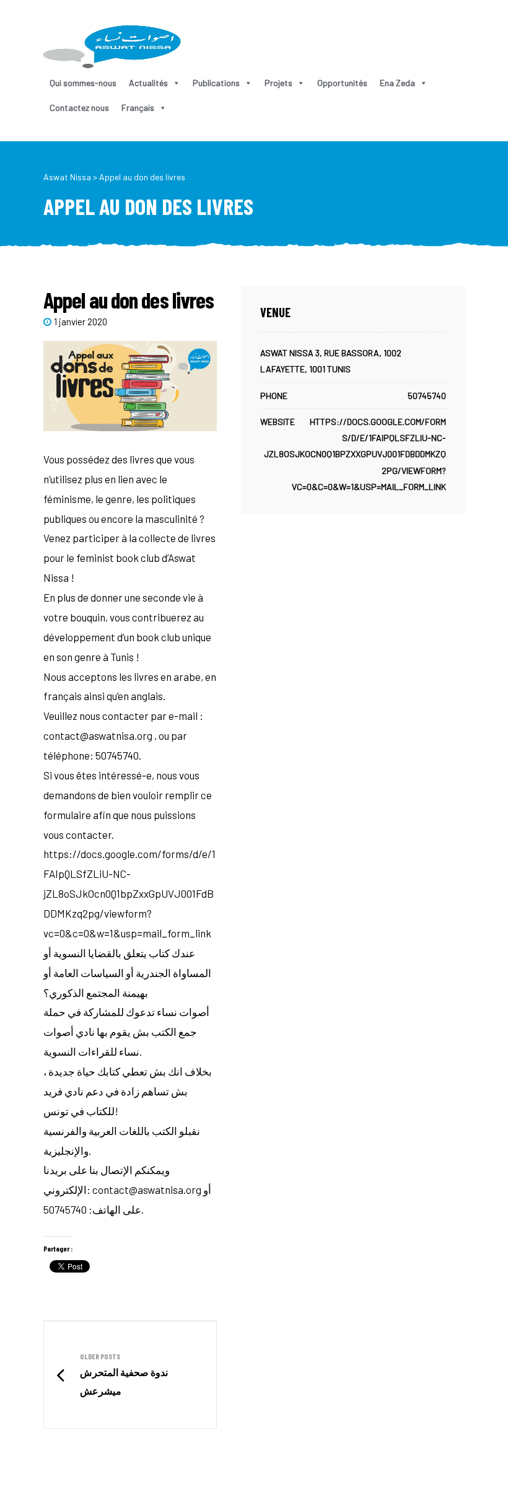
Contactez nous (79, 107)
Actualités (148, 82)
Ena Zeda (397, 82)
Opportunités (342, 82)
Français (137, 107)
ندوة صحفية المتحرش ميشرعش (130, 1375)
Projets (278, 82)
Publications (216, 82)
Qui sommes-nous (83, 82)
